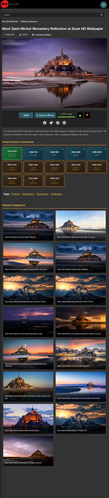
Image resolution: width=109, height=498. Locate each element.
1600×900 (54, 152)
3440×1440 (75, 165)
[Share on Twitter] (51, 122)
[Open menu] (103, 4)
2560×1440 (12, 165)
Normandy (42, 194)
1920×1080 (75, 152)
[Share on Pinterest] (57, 122)
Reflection (56, 194)
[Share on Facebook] (44, 122)
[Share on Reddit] (64, 122)
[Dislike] (87, 115)
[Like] (80, 115)
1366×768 (33, 152)
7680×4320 (54, 178)
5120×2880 (33, 178)
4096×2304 (12, 178)
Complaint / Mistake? (43, 35)
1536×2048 (12, 151)
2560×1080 (54, 165)
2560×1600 (33, 165)
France (16, 194)
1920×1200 (96, 152)
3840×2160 (96, 165)
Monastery (28, 194)
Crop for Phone (46, 115)
